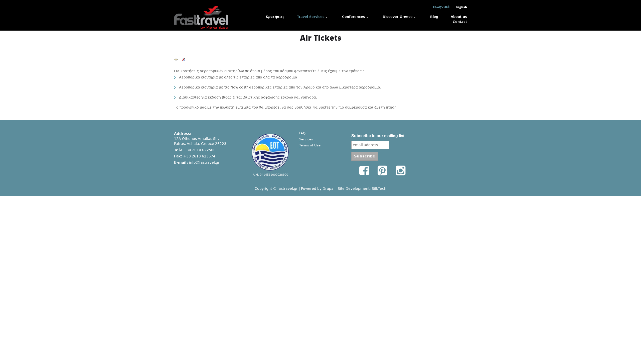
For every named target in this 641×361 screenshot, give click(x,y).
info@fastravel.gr (204, 162)
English (461, 7)
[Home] (201, 7)
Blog (434, 17)
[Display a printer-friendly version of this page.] (176, 59)
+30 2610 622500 (200, 150)
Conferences (353, 17)
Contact (460, 22)
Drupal (329, 189)
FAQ (302, 133)
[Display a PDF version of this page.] (184, 59)
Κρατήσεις (275, 17)
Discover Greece (398, 17)
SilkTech (379, 189)
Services (306, 139)
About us (459, 17)
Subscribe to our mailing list (377, 136)
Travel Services (311, 17)
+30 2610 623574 (199, 156)
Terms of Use (309, 145)
